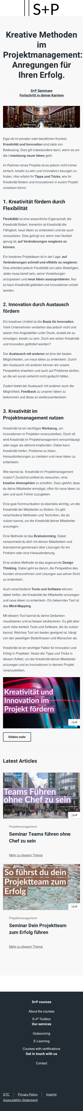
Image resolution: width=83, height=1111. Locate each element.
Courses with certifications (41, 1048)
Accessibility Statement (20, 1100)
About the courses (41, 1011)
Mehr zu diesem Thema (26, 855)
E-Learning (42, 1041)
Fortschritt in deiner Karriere (42, 95)
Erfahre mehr (17, 737)
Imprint (51, 1094)
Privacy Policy (28, 1094)
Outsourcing (41, 1033)
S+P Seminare (41, 90)
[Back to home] (41, 8)
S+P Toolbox (41, 1019)
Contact (41, 1063)
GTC (6, 1094)
